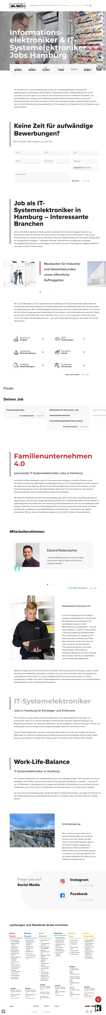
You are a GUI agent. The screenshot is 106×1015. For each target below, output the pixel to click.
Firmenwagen (67, 340)
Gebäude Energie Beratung (60, 944)
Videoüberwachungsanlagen (45, 972)
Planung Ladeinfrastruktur (15, 970)
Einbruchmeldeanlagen (45, 964)
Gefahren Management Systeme (44, 960)
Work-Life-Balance (28, 353)
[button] (47, 584)
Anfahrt (46, 1006)
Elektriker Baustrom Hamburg (15, 940)
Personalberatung (31, 955)
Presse (56, 1006)
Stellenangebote (60, 315)
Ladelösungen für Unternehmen (16, 967)
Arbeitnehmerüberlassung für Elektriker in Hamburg (30, 942)
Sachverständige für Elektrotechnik (60, 938)
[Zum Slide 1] (40, 292)
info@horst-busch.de (16, 995)
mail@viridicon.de (74, 974)
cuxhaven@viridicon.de (75, 995)
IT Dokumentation (75, 952)
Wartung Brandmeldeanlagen (45, 952)
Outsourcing (29, 953)
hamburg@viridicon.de (74, 983)
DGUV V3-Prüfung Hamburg (15, 951)
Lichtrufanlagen (45, 967)
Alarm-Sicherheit (58, 5)
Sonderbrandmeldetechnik (45, 944)
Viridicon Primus (71, 934)
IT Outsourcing (74, 950)
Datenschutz (47, 1012)
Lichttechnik (14, 973)
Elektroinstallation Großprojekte (90, 940)
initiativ (16, 318)
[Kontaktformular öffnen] (98, 999)
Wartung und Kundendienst (44, 979)
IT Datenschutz (74, 954)
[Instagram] (81, 886)
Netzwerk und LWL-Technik (15, 978)
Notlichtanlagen (15, 975)
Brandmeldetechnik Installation (45, 947)
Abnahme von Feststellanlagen (59, 950)
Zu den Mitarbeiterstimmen (77, 588)
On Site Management (29, 950)
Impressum (35, 1012)
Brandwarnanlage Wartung (45, 955)
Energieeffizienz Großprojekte (89, 944)
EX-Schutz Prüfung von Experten (59, 954)
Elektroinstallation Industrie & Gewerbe (16, 958)
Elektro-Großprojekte (79, 5)
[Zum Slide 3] (45, 292)
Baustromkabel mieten (15, 944)
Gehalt (64, 353)
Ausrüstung (66, 366)
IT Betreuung (73, 942)
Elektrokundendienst (15, 954)
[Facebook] (81, 900)
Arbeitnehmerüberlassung (30, 947)
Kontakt (36, 1006)
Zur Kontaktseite (15, 998)
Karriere (86, 5)
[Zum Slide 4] (48, 292)
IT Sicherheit (73, 944)
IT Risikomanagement (74, 947)
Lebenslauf (76, 161)
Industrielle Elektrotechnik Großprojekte (89, 953)
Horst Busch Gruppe (34, 5)
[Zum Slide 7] (55, 292)
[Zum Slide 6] (53, 292)
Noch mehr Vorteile (72, 375)
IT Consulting (73, 940)
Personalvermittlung (30, 957)
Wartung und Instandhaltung (89, 957)
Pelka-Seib (64, 5)
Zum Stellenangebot (27, 416)
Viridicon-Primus (71, 5)
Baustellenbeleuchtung (15, 947)
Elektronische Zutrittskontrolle (45, 976)
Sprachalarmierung (45, 969)
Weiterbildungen (27, 366)
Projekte (23, 340)
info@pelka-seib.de (60, 992)
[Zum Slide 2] (43, 292)
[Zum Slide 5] (50, 292)
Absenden (76, 181)
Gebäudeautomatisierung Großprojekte (89, 948)
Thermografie (59, 947)
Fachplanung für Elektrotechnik (59, 941)
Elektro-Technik (42, 5)
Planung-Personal (50, 5)
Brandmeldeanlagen (45, 940)
